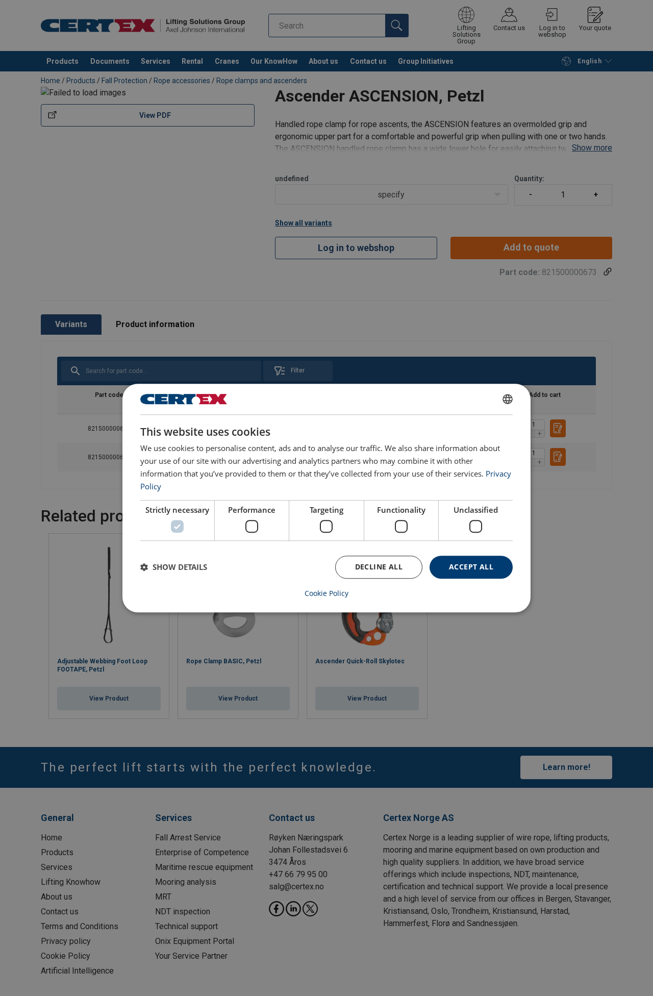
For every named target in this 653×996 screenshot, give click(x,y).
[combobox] (508, 399)
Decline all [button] (379, 566)
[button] (173, 566)
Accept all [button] (471, 566)
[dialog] (326, 498)
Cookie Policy (326, 593)
